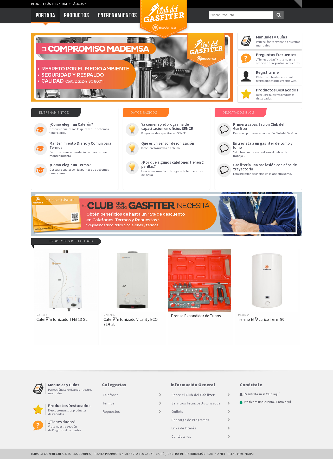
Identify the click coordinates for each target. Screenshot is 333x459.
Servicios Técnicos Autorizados (195, 403)
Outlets (177, 411)
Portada (45, 15)
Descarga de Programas (190, 419)
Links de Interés (183, 428)
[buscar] (278, 15)
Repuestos (111, 411)
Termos (108, 403)
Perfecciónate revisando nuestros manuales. (278, 40)
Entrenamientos (117, 15)
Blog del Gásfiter (44, 4)
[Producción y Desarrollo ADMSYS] (299, 453)
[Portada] (164, 40)
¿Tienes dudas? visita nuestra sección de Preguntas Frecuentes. (278, 58)
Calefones (111, 395)
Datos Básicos (73, 4)
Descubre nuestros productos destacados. (277, 93)
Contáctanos (181, 436)
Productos (76, 15)
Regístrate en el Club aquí (261, 394)
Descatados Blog (238, 112)
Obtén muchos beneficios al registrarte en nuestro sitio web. (276, 76)
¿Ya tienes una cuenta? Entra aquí (267, 402)
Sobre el (193, 395)
